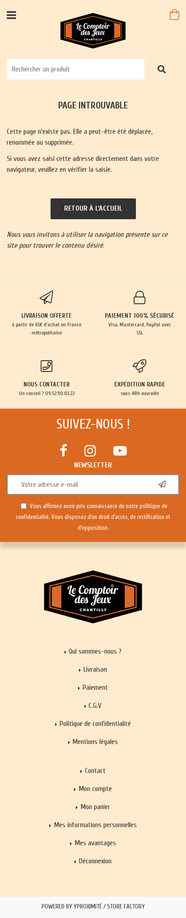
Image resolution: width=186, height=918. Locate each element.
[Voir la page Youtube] (120, 450)
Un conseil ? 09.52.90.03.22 (46, 388)
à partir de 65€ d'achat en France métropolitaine (46, 324)
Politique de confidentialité (95, 724)
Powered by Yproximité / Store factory (93, 906)
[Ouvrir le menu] (11, 14)
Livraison (95, 669)
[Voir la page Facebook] (63, 450)
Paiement (95, 687)
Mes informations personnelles (95, 825)
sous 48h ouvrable (139, 388)
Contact (95, 771)
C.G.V (95, 705)
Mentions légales (95, 742)
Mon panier (95, 807)
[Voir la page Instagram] (90, 450)
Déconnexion (95, 861)
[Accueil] (93, 30)
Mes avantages (95, 843)
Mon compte (95, 789)
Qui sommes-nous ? (95, 651)
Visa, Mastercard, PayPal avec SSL (139, 324)
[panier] (174, 14)
